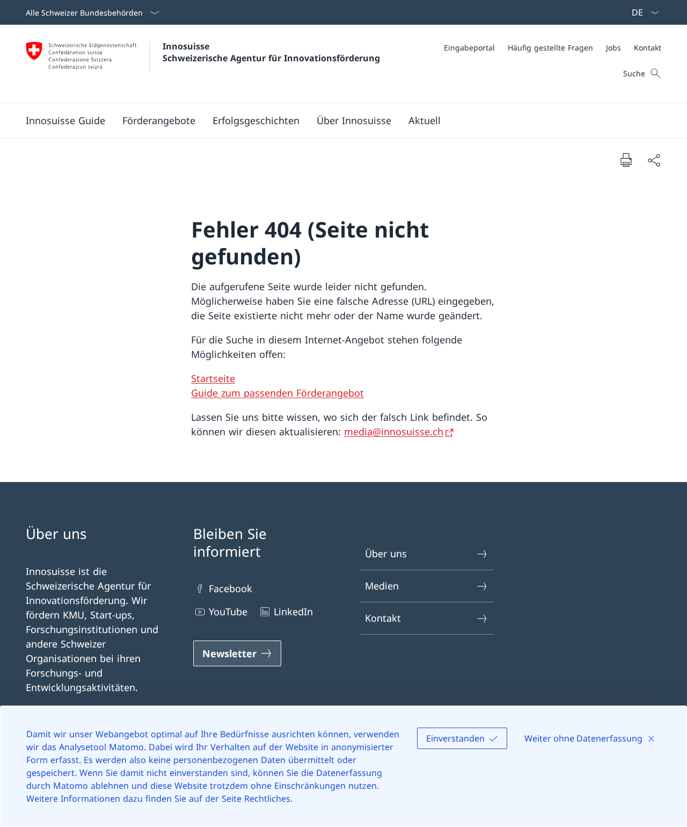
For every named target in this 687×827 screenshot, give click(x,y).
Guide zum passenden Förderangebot (277, 392)
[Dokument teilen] (654, 160)
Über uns (386, 553)
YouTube (228, 611)
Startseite (213, 378)
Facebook (230, 588)
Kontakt (383, 618)
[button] (159, 120)
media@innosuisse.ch (393, 431)
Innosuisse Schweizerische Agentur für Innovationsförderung (271, 52)
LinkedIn (293, 611)
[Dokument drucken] (626, 159)
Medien (382, 585)
